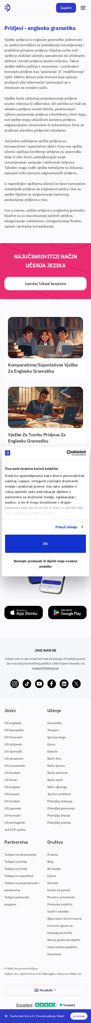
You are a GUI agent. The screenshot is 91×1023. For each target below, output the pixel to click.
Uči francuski (13, 737)
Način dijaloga (57, 787)
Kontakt (52, 883)
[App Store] (23, 612)
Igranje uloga (56, 737)
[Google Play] (67, 612)
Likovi (51, 744)
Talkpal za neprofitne (19, 876)
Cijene (51, 876)
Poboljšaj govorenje (61, 808)
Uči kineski (12, 794)
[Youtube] (39, 683)
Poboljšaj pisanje (59, 823)
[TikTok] (27, 683)
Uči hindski (12, 801)
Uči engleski (12, 723)
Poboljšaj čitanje (58, 815)
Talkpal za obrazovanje (20, 855)
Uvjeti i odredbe (58, 911)
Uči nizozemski (14, 766)
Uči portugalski (14, 823)
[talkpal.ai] (7, 8)
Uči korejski (12, 815)
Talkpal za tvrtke (15, 862)
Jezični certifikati (59, 794)
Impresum (54, 954)
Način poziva (56, 766)
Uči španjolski (14, 730)
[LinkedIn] (64, 683)
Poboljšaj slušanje (59, 801)
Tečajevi (53, 730)
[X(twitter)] (76, 683)
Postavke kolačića (59, 904)
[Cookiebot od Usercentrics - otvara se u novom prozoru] (66, 453)
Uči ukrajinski (13, 759)
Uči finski (10, 780)
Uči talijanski (13, 744)
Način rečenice (57, 773)
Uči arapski (12, 787)
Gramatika (54, 723)
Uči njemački (13, 751)
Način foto (54, 759)
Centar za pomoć (58, 890)
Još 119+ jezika (15, 830)
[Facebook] (51, 683)
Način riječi (55, 780)
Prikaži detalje (66, 527)
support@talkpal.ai (45, 668)
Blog (50, 862)
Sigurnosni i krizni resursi (64, 919)
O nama (52, 855)
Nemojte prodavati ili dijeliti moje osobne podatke (45, 563)
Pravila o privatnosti (61, 897)
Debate (52, 751)
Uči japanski (12, 808)
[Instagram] (14, 683)
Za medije (54, 869)
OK (45, 544)
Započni (66, 8)
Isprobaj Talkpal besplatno (45, 283)
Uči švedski (12, 773)
